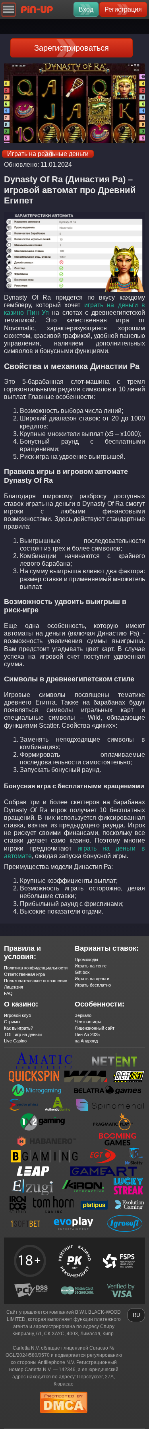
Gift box (82, 972)
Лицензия (13, 987)
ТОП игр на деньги (23, 1034)
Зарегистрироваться (71, 47)
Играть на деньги (92, 978)
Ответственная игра (24, 974)
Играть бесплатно (93, 985)
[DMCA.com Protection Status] (63, 1415)
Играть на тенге (90, 965)
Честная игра (88, 1021)
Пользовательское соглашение (35, 980)
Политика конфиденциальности (36, 967)
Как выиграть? (18, 1028)
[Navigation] (8, 9)
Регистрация (123, 9)
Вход (86, 9)
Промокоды (86, 959)
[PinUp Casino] (37, 9)
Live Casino (15, 1040)
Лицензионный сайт (94, 1028)
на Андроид (86, 1040)
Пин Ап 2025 (87, 1034)
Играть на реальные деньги (48, 153)
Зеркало (83, 1015)
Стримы (12, 1021)
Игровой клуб (17, 1015)
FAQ (8, 993)
